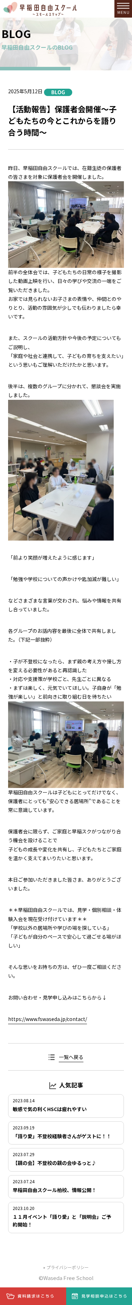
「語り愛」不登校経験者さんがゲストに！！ (62, 1136)
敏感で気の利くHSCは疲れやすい (50, 1108)
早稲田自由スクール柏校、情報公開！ (54, 1189)
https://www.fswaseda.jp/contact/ (47, 1018)
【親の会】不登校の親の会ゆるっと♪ (54, 1162)
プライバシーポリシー (67, 1267)
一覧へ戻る (71, 1056)
